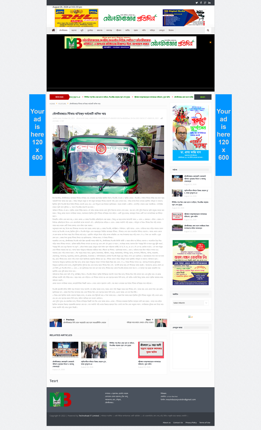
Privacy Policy (191, 422)
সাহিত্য (152, 30)
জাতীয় (127, 30)
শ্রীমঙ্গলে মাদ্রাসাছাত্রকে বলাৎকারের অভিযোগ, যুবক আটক (129, 97)
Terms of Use (204, 422)
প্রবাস (136, 30)
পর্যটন (144, 30)
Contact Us (178, 422)
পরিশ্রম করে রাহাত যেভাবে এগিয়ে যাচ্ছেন (140, 322)
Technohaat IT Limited (89, 415)
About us (167, 422)
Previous (70, 319)
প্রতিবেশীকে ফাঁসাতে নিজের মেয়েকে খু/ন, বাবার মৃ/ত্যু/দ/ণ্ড (93, 362)
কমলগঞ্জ (109, 30)
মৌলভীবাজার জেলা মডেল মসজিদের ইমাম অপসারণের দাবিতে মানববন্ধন (172, 97)
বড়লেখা (74, 30)
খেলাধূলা (161, 30)
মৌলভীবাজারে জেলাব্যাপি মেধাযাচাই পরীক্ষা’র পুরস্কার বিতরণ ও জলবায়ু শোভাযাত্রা (63, 364)
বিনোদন (171, 30)
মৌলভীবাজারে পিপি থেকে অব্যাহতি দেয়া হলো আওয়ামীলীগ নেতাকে (84, 322)
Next (148, 319)
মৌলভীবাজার (63, 30)
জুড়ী (82, 30)
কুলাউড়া (90, 30)
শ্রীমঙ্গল (118, 30)
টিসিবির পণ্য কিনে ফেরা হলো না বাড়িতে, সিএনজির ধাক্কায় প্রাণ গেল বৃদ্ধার (84, 97)
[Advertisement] (130, 69)
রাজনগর (99, 30)
